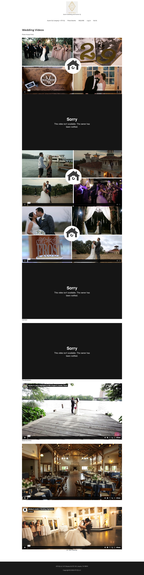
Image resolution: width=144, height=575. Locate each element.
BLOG (95, 20)
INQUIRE (81, 20)
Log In (89, 20)
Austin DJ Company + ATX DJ (56, 20)
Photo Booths (71, 20)
